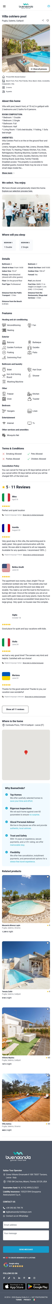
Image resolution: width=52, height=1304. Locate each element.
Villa (12, 84)
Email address (10, 1225)
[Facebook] (4, 1278)
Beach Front (10, 81)
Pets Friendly (23, 81)
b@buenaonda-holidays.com (19, 1212)
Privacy (27, 1300)
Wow (30, 81)
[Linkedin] (19, 1278)
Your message (10, 1233)
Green (40, 81)
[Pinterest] (24, 1278)
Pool (16, 81)
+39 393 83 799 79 (14, 1208)
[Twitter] (14, 1278)
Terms (19, 1300)
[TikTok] (9, 1278)
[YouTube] (29, 1278)
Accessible (45, 81)
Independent (6, 84)
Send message (26, 1249)
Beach (35, 81)
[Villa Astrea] (26, 1098)
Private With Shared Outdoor (15, 77)
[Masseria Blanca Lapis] (26, 899)
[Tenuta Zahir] (26, 965)
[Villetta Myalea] (26, 1031)
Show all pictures (40, 69)
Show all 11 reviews (15, 709)
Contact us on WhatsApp (17, 1216)
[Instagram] (34, 1278)
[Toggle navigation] (4, 6)
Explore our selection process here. (17, 191)
